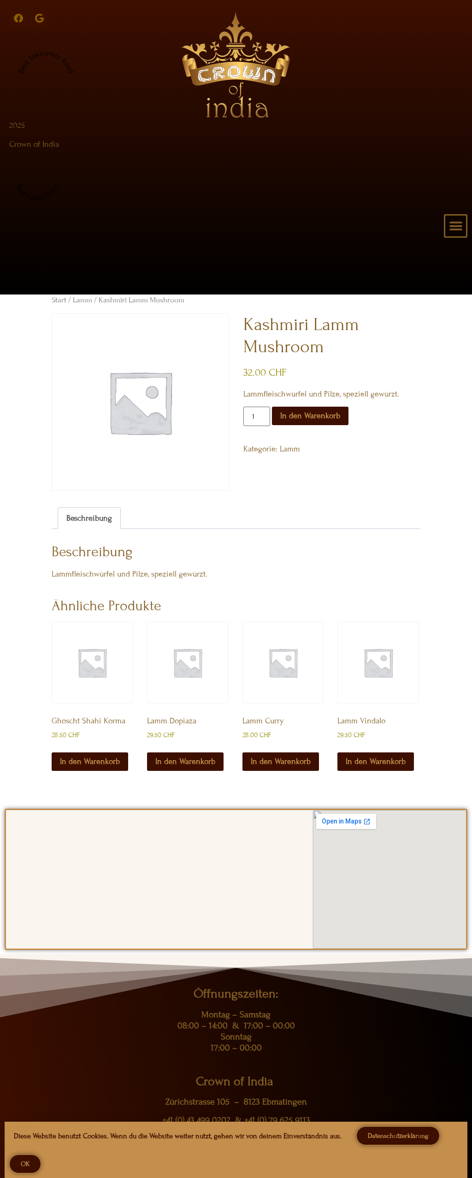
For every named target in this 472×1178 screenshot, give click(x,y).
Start (59, 300)
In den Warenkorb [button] (90, 761)
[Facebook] (18, 18)
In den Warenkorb (310, 416)
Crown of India (34, 144)
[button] (455, 226)
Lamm (82, 300)
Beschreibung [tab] (89, 518)
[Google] (39, 18)
